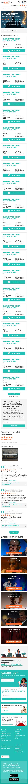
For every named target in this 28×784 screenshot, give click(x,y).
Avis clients (17, 731)
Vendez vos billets (5, 748)
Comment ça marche (7, 724)
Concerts (3, 731)
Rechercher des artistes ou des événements (12, 8)
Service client (18, 747)
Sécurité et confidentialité (18, 749)
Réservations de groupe (7, 747)
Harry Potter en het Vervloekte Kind (13, 16)
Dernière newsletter (6, 740)
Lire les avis (5, 710)
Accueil (3, 16)
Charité (16, 739)
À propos (17, 733)
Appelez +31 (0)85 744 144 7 (11, 665)
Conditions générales (20, 752)
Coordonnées (18, 737)
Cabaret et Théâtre (6, 733)
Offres (2, 739)
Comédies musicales (6, 735)
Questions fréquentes (20, 735)
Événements (4, 737)
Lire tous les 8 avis (17, 19)
